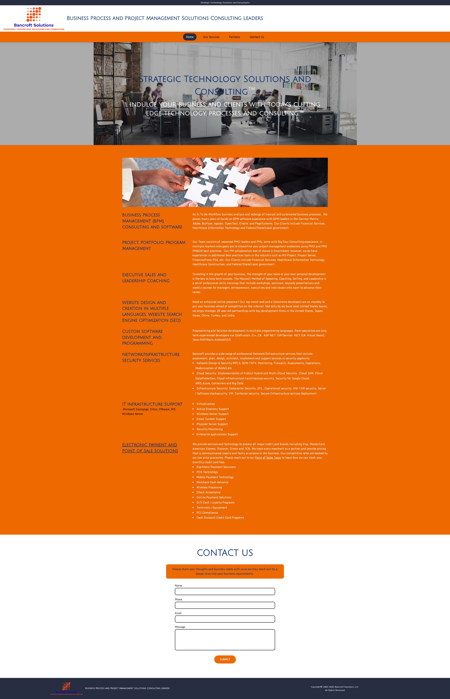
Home (190, 37)
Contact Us (257, 37)
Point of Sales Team (268, 457)
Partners (234, 37)
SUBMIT (225, 659)
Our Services (211, 37)
